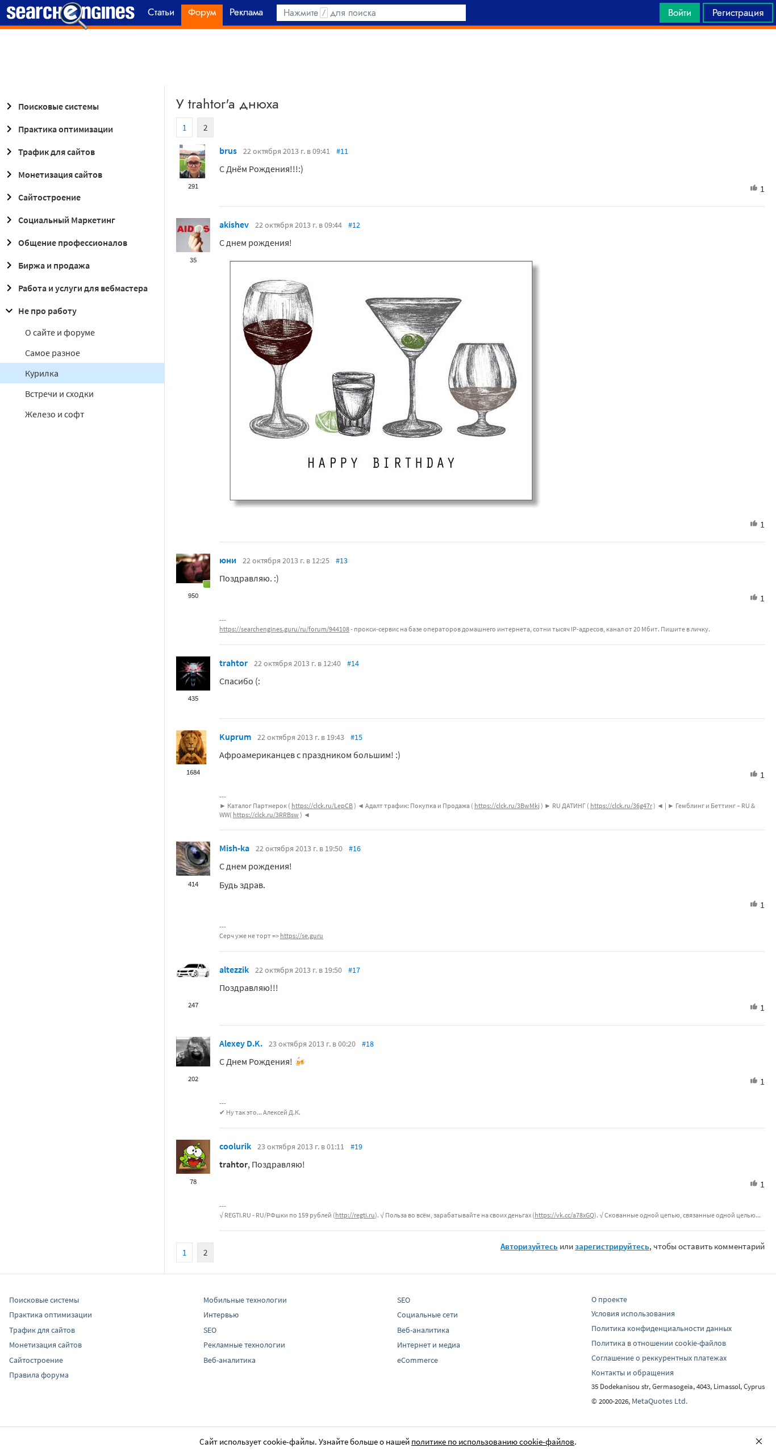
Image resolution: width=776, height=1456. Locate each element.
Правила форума (39, 1375)
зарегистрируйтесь (612, 1246)
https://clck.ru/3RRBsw (266, 814)
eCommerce (417, 1360)
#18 (368, 1044)
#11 (342, 151)
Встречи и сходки (59, 393)
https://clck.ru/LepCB (322, 805)
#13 (342, 560)
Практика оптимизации (65, 129)
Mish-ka (234, 847)
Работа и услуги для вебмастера (83, 288)
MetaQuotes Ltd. (659, 1401)
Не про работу (47, 310)
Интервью (221, 1314)
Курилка (42, 373)
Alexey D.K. (240, 1043)
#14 (353, 663)
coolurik (235, 1146)
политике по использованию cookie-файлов (492, 1441)
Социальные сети (427, 1314)
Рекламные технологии (244, 1345)
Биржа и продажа (54, 265)
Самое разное (52, 352)
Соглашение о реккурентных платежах (659, 1358)
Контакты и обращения (632, 1372)
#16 (355, 848)
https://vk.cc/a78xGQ (564, 1215)
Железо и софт (54, 414)
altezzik (234, 969)
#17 (354, 970)
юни (227, 560)
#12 (354, 225)
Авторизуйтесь (529, 1246)
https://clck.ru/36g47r (621, 805)
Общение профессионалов (72, 242)
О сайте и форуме (60, 332)
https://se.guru (301, 935)
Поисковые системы (58, 106)
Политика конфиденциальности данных (661, 1328)
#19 (356, 1146)
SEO (209, 1330)
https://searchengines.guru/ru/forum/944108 (284, 629)
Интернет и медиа (428, 1345)
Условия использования (633, 1313)
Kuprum (235, 736)
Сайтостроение (49, 197)
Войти (679, 12)
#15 (356, 737)
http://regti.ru (355, 1215)
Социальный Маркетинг (66, 219)
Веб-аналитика (229, 1360)
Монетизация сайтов (60, 174)
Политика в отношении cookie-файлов (658, 1343)
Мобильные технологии (245, 1300)
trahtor (233, 662)
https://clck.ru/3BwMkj (507, 805)
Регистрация (738, 12)
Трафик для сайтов (56, 151)
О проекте (609, 1299)
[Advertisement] (388, 57)
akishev (234, 224)
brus (228, 150)
